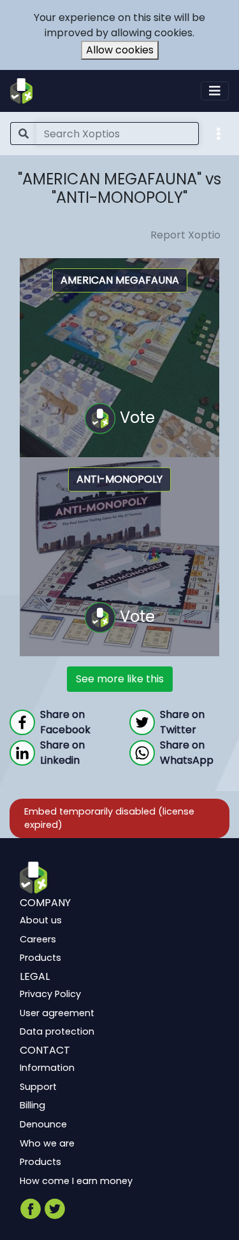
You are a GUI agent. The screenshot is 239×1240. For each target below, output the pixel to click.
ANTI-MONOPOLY (119, 479)
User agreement (57, 1012)
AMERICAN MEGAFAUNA (120, 280)
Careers (38, 938)
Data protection (57, 1031)
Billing (32, 1105)
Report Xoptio (185, 235)
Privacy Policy (50, 994)
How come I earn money (76, 1180)
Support (38, 1086)
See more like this (120, 679)
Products (40, 957)
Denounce (43, 1124)
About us (41, 920)
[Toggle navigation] (215, 90)
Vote (135, 416)
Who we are (47, 1142)
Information (47, 1067)
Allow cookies (120, 50)
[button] (218, 133)
